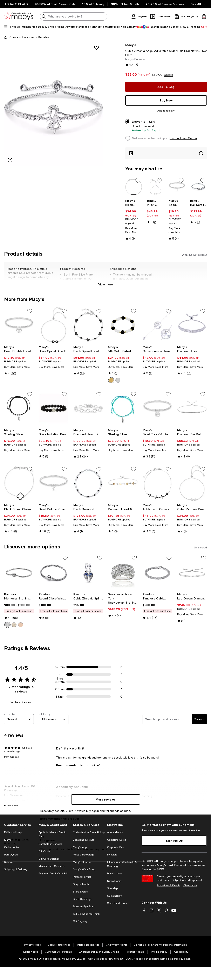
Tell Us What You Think (86, 913)
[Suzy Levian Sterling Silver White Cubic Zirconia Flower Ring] (123, 573)
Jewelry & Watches (23, 37)
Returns (8, 862)
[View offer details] (166, 153)
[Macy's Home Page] (18, 16)
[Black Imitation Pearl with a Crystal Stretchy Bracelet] (53, 408)
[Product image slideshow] (53, 104)
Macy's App (80, 847)
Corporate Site (115, 847)
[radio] (111, 380)
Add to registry (166, 110)
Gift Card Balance (49, 858)
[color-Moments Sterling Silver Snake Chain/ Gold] (14, 624)
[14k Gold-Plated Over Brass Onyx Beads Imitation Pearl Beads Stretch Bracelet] (123, 325)
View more (105, 284)
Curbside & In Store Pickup (88, 832)
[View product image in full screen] (9, 160)
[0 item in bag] (204, 16)
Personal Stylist (82, 876)
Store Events (80, 891)
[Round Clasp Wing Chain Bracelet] (53, 573)
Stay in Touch (81, 884)
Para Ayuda (11, 854)
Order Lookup (12, 847)
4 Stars (59, 674)
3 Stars (60, 681)
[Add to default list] (137, 180)
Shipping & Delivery (15, 869)
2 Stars (60, 689)
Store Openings (82, 899)
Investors (112, 854)
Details (168, 74)
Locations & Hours (83, 839)
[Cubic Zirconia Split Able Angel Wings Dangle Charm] (88, 573)
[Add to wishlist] (96, 48)
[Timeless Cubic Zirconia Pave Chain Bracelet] (157, 573)
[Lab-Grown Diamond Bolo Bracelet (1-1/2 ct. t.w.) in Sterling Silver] (192, 573)
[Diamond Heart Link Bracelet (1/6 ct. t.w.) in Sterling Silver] (88, 408)
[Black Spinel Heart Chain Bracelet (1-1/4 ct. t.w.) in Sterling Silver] (88, 325)
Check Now (190, 885)
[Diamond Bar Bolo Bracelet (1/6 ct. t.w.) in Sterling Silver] (192, 408)
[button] (53, 104)
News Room (114, 881)
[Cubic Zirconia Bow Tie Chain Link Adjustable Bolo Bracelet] (192, 483)
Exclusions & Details (168, 885)
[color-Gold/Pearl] (111, 380)
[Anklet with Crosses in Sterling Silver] (157, 483)
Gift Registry (80, 921)
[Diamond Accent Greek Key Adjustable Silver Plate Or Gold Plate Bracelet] (192, 325)
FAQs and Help (13, 832)
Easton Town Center (183, 138)
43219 (151, 121)
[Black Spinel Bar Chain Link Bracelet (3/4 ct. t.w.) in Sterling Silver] (133, 187)
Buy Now (166, 100)
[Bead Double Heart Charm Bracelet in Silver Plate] (19, 325)
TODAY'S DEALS (16, 4)
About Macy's (115, 832)
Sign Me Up (174, 840)
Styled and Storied (118, 903)
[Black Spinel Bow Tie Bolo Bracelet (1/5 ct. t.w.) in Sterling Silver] (53, 325)
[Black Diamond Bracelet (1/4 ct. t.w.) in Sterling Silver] (88, 483)
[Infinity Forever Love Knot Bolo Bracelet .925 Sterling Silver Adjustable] (155, 187)
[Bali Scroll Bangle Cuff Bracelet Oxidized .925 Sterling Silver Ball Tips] (198, 187)
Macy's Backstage (83, 854)
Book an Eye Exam (84, 906)
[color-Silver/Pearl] (117, 380)
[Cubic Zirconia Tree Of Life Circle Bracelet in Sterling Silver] (157, 325)
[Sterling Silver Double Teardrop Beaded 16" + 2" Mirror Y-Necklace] (123, 408)
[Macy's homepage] (5, 37)
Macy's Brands (81, 862)
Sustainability (114, 895)
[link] (133, 220)
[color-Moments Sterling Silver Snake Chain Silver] (7, 624)
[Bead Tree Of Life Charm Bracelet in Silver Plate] (157, 408)
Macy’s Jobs (114, 873)
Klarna (8, 839)
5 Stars (60, 667)
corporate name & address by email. (170, 958)
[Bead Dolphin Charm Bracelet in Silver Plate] (53, 483)
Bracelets (43, 37)
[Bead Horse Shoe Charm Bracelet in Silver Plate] (177, 187)
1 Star (60, 696)
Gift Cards (44, 851)
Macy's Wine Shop (84, 869)
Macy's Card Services (51, 866)
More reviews (106, 799)
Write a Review (21, 702)
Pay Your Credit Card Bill (53, 873)
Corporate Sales (116, 839)
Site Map (112, 888)
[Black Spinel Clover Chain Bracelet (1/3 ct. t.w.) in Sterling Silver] (19, 483)
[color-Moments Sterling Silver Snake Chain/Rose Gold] (20, 624)
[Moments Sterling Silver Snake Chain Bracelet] (19, 573)
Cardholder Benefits (50, 843)
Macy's (130, 45)
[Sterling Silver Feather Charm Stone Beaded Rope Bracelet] (19, 408)
